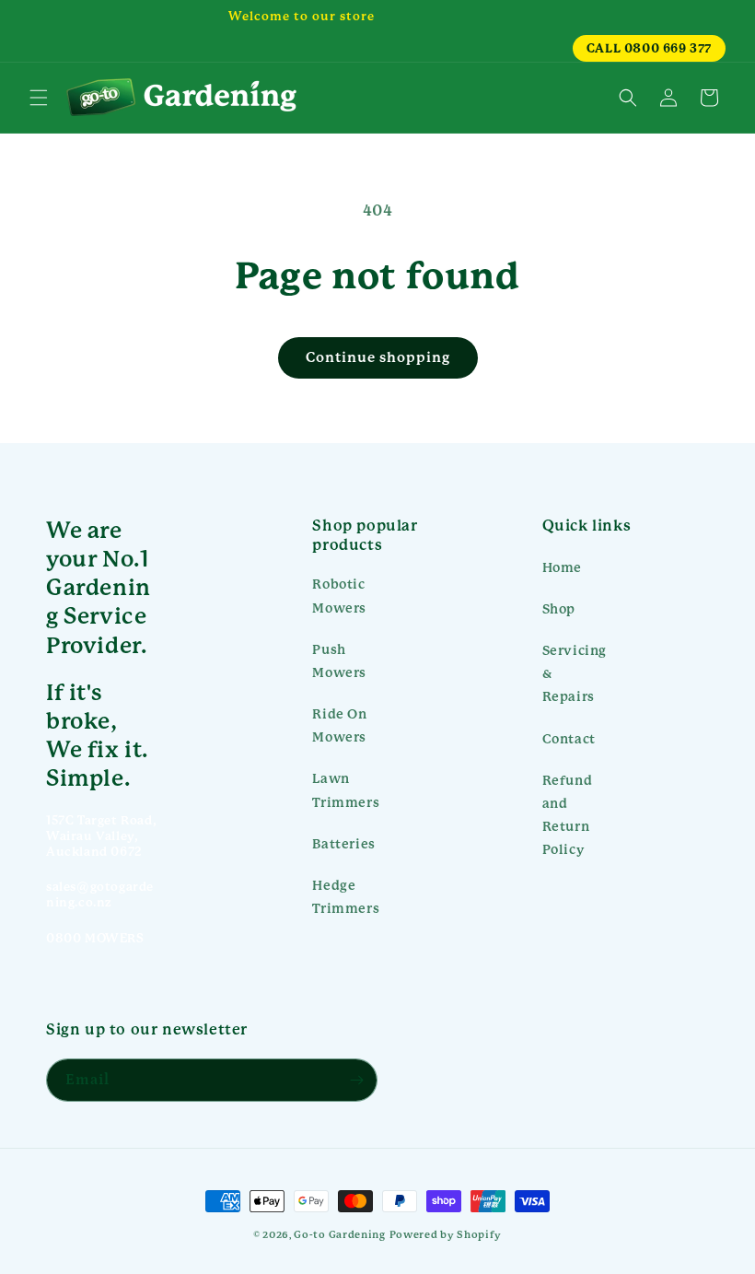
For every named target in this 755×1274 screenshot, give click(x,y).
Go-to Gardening (340, 1235)
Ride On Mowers (339, 725)
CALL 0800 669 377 (649, 48)
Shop (558, 609)
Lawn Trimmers (345, 790)
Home (562, 567)
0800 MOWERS (95, 938)
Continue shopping (378, 357)
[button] (38, 97)
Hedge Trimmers (345, 897)
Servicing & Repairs (574, 673)
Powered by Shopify (446, 1235)
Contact (569, 738)
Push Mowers (339, 661)
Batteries (343, 843)
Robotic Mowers (339, 595)
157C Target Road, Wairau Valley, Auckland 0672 (101, 836)
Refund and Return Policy (567, 815)
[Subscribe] (356, 1080)
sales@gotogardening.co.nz (100, 894)
